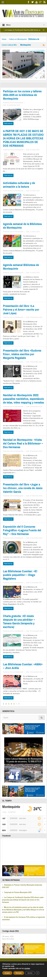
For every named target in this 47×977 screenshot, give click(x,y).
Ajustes (29, 973)
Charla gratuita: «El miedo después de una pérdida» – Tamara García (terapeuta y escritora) (19, 621)
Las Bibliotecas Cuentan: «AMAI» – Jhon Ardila (23, 666)
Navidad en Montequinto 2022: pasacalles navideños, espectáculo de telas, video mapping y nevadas (23, 398)
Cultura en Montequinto (18, 39)
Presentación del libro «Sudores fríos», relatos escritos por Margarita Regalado (22, 354)
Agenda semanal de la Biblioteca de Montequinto (22, 225)
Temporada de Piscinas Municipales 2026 (18, 892)
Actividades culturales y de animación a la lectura (19, 185)
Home (4, 39)
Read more (7, 123)
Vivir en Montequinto (16, 103)
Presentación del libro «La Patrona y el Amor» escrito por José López (21, 309)
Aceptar (7, 973)
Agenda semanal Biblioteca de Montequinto (21, 266)
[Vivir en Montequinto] (23, 13)
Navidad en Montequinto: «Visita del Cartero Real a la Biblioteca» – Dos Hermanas (23, 443)
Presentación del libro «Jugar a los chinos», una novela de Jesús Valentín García (22, 488)
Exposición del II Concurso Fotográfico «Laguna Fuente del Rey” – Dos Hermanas (22, 530)
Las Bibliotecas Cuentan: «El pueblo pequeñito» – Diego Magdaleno (20, 574)
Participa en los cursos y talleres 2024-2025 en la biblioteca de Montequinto (22, 95)
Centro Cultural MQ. (9, 45)
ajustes (27, 968)
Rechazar (19, 973)
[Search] (42, 717)
